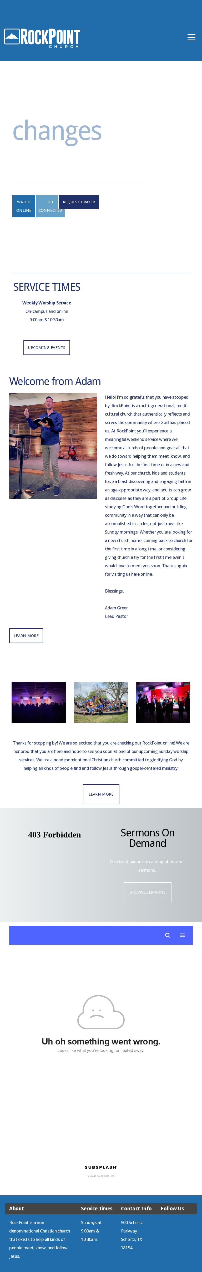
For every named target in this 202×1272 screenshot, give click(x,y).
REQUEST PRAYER (79, 202)
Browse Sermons (147, 892)
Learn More (26, 635)
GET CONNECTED (50, 206)
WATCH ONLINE (24, 206)
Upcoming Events (46, 347)
